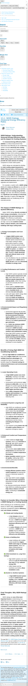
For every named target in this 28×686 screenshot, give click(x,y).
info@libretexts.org (11, 680)
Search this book (4, 26)
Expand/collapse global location (26, 114)
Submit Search (4, 30)
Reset (2, 40)
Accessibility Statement (11, 679)
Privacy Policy (15, 677)
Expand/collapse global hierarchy (2, 115)
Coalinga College (10, 129)
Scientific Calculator (7, 78)
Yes (3, 662)
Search (3, 684)
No (8, 662)
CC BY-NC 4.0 (21, 642)
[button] (5, 88)
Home (7, 114)
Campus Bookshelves (18, 114)
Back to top (3, 649)
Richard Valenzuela (10, 127)
